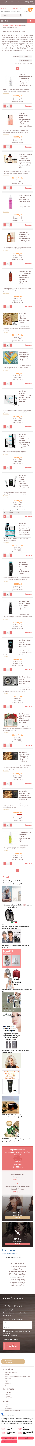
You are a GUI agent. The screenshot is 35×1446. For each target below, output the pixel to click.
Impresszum (8, 1396)
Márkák (6, 1405)
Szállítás (7, 1374)
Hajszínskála (8, 1384)
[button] (31, 21)
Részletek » (6, 93)
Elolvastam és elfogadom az (16, 1332)
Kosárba (29, 106)
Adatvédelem (8, 1378)
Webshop (11, 25)
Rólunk (6, 1380)
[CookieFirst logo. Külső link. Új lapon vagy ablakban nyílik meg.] (2, 1414)
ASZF (6, 1385)
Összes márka (24, 60)
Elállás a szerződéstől (11, 1339)
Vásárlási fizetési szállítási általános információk (17, 1376)
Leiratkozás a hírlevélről (10, 1336)
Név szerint (25, 56)
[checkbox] (3, 1429)
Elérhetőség (8, 1392)
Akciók (6, 1407)
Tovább (17, 1218)
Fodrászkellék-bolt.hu (13, 1257)
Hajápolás (18, 25)
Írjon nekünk (8, 1394)
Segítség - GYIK (8, 1398)
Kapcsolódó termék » (8, 498)
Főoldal (5, 25)
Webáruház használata (11, 1373)
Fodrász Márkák (9, 1382)
